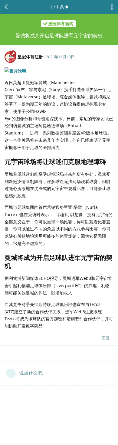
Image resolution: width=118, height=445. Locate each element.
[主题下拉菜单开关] (112, 7)
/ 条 (57, 7)
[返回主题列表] (6, 7)
